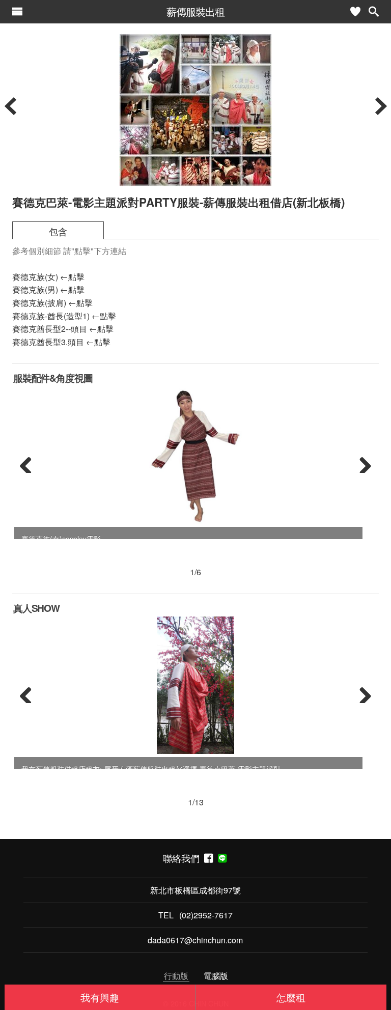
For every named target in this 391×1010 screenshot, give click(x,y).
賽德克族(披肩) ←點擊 (52, 302)
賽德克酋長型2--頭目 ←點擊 (63, 328)
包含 (58, 231)
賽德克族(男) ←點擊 (48, 289)
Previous (29, 463)
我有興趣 (99, 997)
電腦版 (216, 975)
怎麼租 (290, 997)
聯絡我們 (183, 858)
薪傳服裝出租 (195, 11)
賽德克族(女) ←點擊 (48, 277)
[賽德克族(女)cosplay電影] (195, 455)
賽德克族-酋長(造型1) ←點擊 (64, 316)
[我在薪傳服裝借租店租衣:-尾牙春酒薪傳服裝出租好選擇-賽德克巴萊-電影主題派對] (196, 685)
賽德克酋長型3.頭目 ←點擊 (61, 342)
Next (361, 463)
